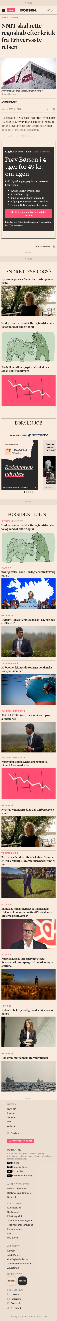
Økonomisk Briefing (20, 1175)
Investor (6, 521)
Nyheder (11, 1108)
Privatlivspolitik (14, 1216)
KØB (11, 10)
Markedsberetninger (12, 711)
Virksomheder (9, 17)
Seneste (11, 1117)
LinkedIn (14, 1294)
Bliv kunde (12, 1237)
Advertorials (13, 1267)
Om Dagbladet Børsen (18, 1259)
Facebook (15, 1303)
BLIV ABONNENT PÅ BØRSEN (21, 1141)
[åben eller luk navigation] (4, 10)
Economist (15, 1171)
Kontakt (11, 1250)
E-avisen (15, 1133)
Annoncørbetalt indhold (19, 1263)
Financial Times (18, 1167)
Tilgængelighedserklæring (20, 1224)
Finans (4, 1006)
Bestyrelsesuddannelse (19, 1192)
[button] (53, 10)
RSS (9, 1121)
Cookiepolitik (13, 1212)
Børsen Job (12, 1197)
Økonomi (6, 615)
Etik (9, 1233)
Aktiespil (11, 1125)
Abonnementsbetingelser (19, 1220)
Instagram (15, 1298)
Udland (5, 567)
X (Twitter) (15, 1308)
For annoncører (14, 1229)
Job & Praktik (13, 1255)
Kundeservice (14, 1207)
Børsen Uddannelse (17, 1188)
